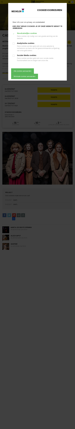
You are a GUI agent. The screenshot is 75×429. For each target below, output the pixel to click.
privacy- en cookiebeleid (36, 22)
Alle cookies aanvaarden (22, 71)
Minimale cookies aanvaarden (24, 76)
